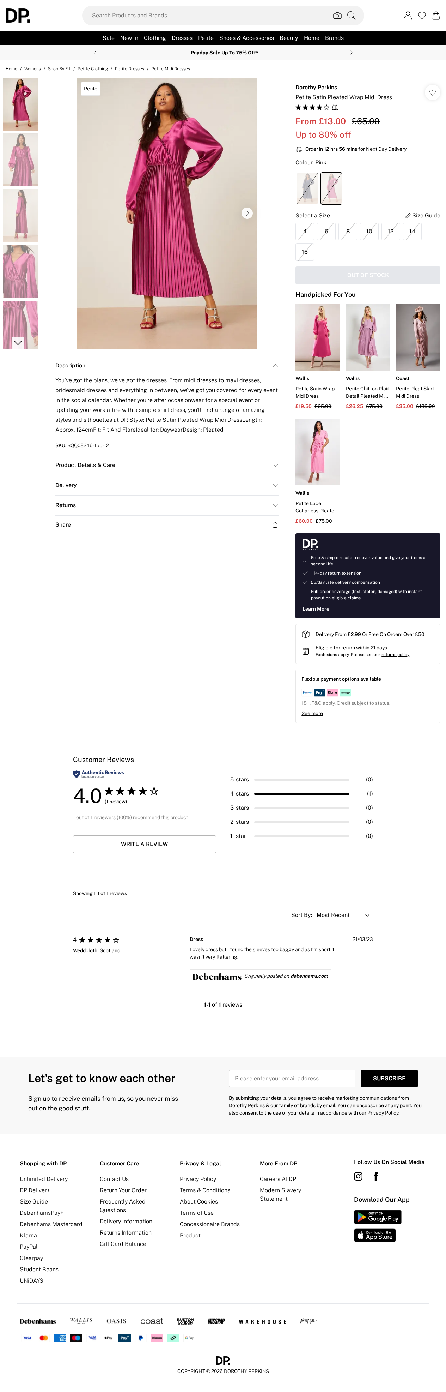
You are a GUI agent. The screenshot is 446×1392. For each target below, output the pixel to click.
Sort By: (302, 915)
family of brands (297, 1105)
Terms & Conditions (205, 1190)
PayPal (29, 1246)
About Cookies (199, 1201)
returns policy (395, 654)
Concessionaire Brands (210, 1224)
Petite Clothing (93, 68)
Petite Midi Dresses (170, 68)
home (11, 68)
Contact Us (114, 1179)
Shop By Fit (59, 68)
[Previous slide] (95, 52)
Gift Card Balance (123, 1244)
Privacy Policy (198, 1179)
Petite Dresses (129, 68)
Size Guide (34, 1201)
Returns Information (126, 1232)
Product (190, 1235)
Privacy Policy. (383, 1113)
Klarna (28, 1235)
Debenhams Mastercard (51, 1224)
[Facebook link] (376, 1176)
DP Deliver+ (35, 1190)
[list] (167, 213)
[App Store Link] (378, 1226)
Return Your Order (123, 1190)
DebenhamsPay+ (41, 1213)
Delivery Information (126, 1221)
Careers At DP (278, 1179)
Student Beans (39, 1269)
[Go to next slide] (247, 213)
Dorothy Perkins (316, 87)
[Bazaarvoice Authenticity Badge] (98, 774)
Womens (32, 68)
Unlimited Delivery (44, 1179)
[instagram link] (358, 1176)
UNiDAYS (31, 1280)
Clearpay (31, 1258)
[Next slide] (351, 52)
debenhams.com (309, 976)
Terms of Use (197, 1213)
